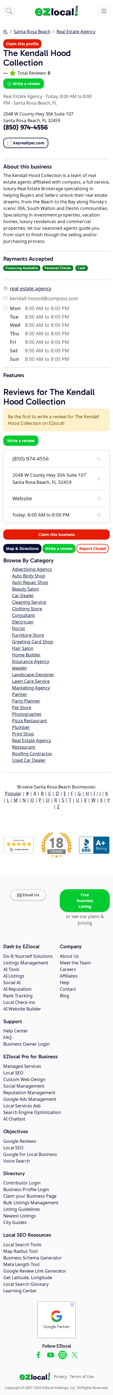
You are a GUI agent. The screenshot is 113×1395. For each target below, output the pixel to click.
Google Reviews (19, 1141)
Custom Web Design (24, 1079)
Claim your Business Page (29, 1196)
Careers (68, 969)
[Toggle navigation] (104, 11)
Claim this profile (22, 43)
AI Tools (11, 969)
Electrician (22, 622)
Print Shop (23, 734)
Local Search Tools (22, 1245)
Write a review (26, 83)
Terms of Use (82, 1376)
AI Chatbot (14, 1119)
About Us (69, 956)
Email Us (31, 894)
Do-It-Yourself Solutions (28, 956)
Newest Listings (19, 1216)
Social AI (12, 982)
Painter (19, 694)
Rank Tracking (18, 996)
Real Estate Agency (75, 32)
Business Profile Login (26, 1189)
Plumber (21, 727)
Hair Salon (22, 648)
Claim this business (56, 534)
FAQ (7, 1037)
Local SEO (13, 1073)
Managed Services (22, 1066)
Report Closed (92, 548)
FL (5, 32)
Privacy (60, 1376)
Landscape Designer (33, 675)
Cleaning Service (29, 602)
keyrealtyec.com (28, 142)
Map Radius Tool (20, 1251)
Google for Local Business (30, 1154)
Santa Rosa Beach (32, 32)
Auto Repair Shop (30, 582)
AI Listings (13, 976)
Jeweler (19, 668)
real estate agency (30, 288)
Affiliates (69, 976)
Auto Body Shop (28, 576)
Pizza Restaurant (29, 721)
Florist (18, 628)
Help (64, 982)
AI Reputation (17, 989)
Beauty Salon (25, 589)
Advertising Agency (32, 569)
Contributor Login (22, 1183)
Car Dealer (23, 596)
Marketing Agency (31, 688)
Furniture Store (28, 635)
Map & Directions (22, 548)
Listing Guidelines (21, 1209)
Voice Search (16, 1161)
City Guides (15, 1222)
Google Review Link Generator (34, 1271)
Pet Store (21, 707)
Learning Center (20, 1291)
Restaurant (23, 747)
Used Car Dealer (29, 760)
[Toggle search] (9, 11)
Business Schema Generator (32, 1258)
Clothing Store (27, 609)
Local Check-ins (19, 1002)
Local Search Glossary (26, 1284)
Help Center (15, 1031)
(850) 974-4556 (30, 458)
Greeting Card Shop (32, 642)
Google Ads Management (29, 1099)
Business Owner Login (26, 1044)
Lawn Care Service (31, 681)
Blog (64, 996)
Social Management (23, 1086)
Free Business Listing (85, 900)
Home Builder (26, 655)
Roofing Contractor (32, 754)
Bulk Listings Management (30, 1203)
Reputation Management (29, 1093)
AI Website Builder (22, 1009)
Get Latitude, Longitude (27, 1278)
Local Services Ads (22, 1106)
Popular (13, 793)
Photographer (27, 714)
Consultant (23, 615)
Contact (68, 989)
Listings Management (25, 963)
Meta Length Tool (21, 1264)
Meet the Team (75, 963)
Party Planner (26, 701)
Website (22, 498)
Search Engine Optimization (32, 1112)
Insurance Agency (30, 661)
